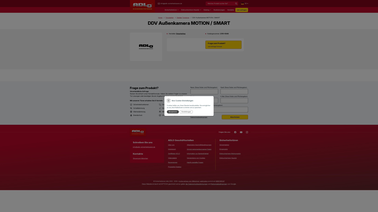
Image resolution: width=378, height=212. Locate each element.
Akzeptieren (173, 112)
